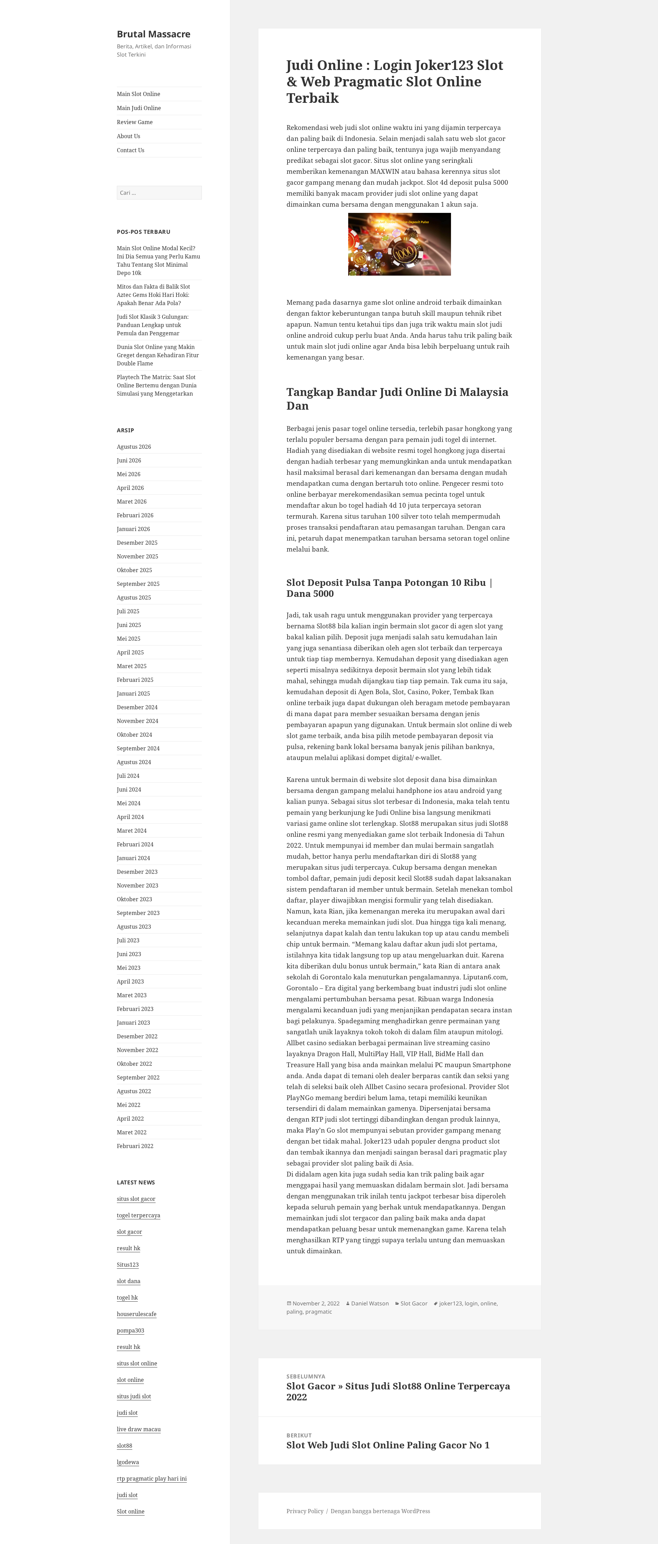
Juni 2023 (129, 954)
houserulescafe (137, 1314)
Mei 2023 (129, 968)
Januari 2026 (133, 529)
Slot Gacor (414, 1303)
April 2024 (130, 817)
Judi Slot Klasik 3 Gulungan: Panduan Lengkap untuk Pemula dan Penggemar (153, 325)
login (471, 1303)
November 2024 (137, 721)
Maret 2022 (132, 1132)
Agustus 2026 (134, 446)
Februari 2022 (135, 1146)
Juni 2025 (129, 625)
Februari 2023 (135, 1009)
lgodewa (128, 1462)
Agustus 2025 (134, 597)
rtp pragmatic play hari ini (152, 1478)
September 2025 (138, 584)
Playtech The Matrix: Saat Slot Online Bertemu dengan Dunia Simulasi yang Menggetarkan (157, 385)
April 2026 (130, 488)
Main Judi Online (139, 108)
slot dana (129, 1281)
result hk (128, 1248)
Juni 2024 (129, 789)
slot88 (124, 1445)
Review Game (135, 122)
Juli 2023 (128, 940)
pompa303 (130, 1330)
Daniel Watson (370, 1303)
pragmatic (318, 1311)
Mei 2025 (129, 638)
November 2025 (137, 556)
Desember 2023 (137, 872)
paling (295, 1311)
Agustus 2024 (134, 762)
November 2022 (137, 1050)
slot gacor (129, 1231)
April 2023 (130, 981)
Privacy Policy (305, 1511)
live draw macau (139, 1429)
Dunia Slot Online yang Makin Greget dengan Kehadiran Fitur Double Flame (158, 355)
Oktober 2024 (134, 734)
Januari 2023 (133, 1022)
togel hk (127, 1297)
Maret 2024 (132, 830)
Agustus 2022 (134, 1091)
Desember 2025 (137, 542)
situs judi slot (134, 1396)
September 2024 (138, 748)
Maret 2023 (132, 995)
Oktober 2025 (134, 570)
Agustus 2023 (134, 926)
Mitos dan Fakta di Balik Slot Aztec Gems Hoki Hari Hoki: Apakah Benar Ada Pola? (153, 295)
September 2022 (138, 1077)
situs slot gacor (136, 1199)
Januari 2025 (133, 693)
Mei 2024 (129, 803)
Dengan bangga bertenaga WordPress (380, 1511)
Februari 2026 (135, 515)
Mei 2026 (129, 474)
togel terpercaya (138, 1215)
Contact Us (130, 150)
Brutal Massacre (154, 33)
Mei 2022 (129, 1105)
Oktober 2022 (134, 1063)
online (488, 1303)
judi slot (127, 1412)
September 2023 (138, 913)
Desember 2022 (137, 1036)
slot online (130, 1380)
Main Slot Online (138, 94)
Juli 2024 (128, 776)
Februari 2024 (135, 844)
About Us (128, 136)
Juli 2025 (128, 611)
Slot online (131, 1511)
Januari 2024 (133, 858)
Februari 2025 (135, 680)
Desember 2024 (137, 707)
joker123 (450, 1303)
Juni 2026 (129, 460)
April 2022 (130, 1118)
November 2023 (137, 885)
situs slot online (137, 1363)
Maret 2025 (132, 666)
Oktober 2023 (134, 899)
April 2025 (130, 652)
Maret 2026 (132, 501)
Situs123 (128, 1264)
